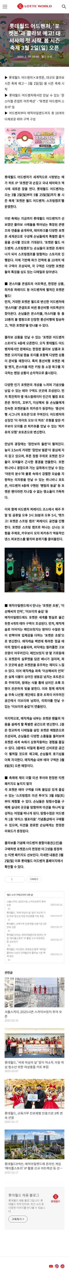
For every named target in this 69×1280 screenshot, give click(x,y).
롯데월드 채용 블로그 (23, 1195)
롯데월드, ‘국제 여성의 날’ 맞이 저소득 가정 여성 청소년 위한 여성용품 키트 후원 (26, 914)
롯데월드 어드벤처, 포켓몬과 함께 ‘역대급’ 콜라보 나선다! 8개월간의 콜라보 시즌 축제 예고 (26, 953)
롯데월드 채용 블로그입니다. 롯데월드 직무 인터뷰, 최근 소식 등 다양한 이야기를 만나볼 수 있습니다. (26, 1205)
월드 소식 (11, 894)
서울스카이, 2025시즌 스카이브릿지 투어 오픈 (26, 903)
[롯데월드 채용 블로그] (34, 7)
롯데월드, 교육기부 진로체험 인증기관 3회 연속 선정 (27, 925)
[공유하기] (16, 879)
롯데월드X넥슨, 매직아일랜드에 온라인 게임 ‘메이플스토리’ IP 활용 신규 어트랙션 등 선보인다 (26, 938)
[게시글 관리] (20, 879)
